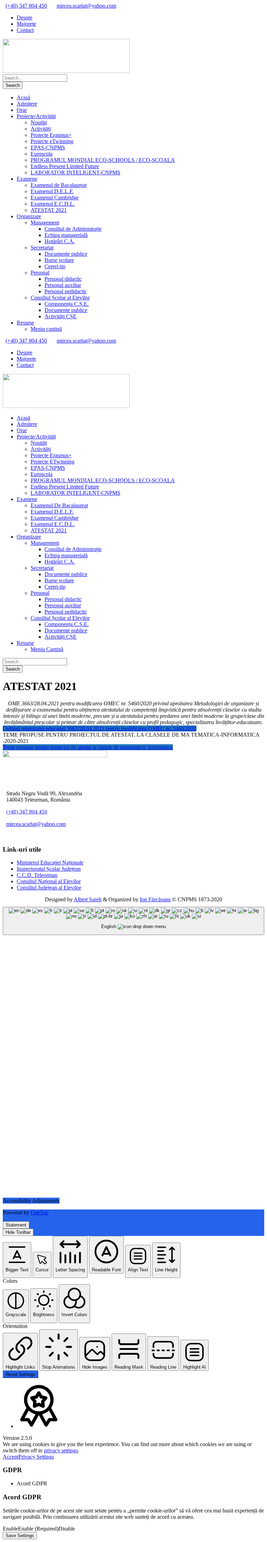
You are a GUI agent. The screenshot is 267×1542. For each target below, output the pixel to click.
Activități (41, 129)
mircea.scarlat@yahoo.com (86, 6)
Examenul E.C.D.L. (53, 204)
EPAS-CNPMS (48, 147)
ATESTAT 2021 (49, 210)
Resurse (25, 323)
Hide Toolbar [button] (18, 1232)
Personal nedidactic (65, 291)
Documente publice (65, 254)
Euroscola (41, 154)
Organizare (29, 216)
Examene (27, 179)
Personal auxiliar (62, 285)
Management (45, 222)
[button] (17, 1260)
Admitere (27, 104)
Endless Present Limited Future (65, 166)
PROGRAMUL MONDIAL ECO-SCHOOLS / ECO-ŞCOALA (103, 160)
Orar (22, 110)
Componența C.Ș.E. (66, 304)
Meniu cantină (46, 329)
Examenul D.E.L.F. (52, 191)
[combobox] (133, 921)
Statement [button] (16, 1225)
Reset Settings (20, 1374)
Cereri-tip (54, 266)
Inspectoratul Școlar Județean (49, 869)
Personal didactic (63, 279)
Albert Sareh (88, 899)
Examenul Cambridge (55, 197)
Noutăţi (39, 122)
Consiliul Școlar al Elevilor (60, 298)
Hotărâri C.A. (59, 241)
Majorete (26, 24)
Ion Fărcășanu (155, 899)
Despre (24, 17)
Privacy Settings (36, 1457)
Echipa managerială (66, 235)
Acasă (23, 97)
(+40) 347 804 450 (26, 6)
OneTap (39, 1212)
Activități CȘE (60, 316)
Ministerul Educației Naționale (50, 863)
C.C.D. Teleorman (37, 875)
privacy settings (61, 1450)
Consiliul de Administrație (73, 229)
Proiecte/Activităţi (36, 116)
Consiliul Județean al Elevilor (49, 888)
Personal (40, 273)
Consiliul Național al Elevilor (49, 881)
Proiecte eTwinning (52, 141)
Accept (10, 1457)
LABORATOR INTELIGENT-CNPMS (75, 172)
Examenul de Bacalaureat (59, 185)
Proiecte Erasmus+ (51, 135)
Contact (25, 30)
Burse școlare (59, 260)
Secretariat (42, 248)
